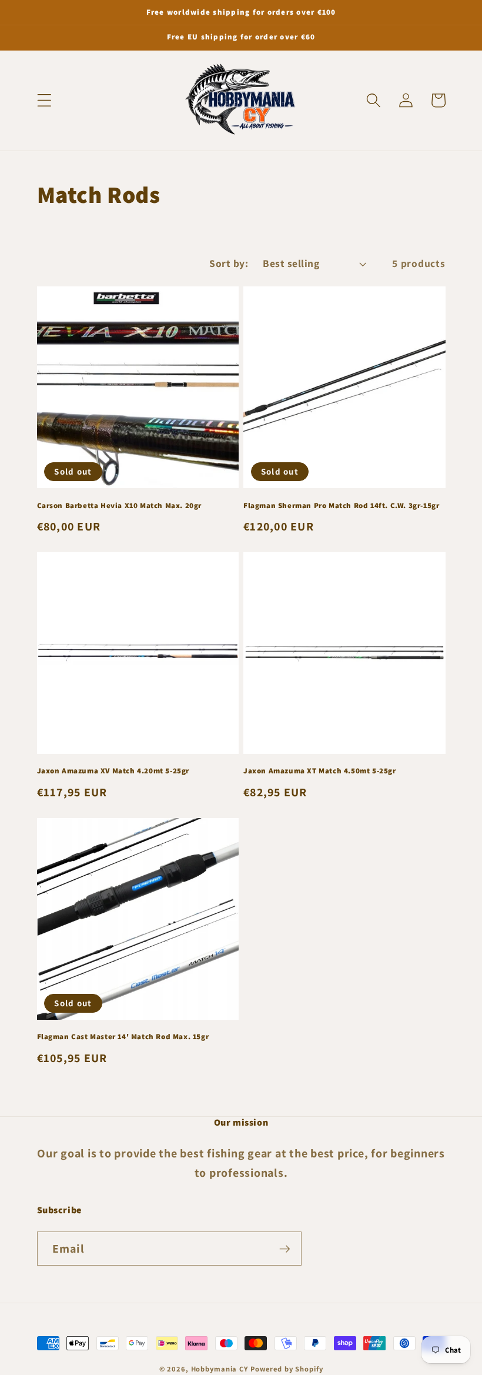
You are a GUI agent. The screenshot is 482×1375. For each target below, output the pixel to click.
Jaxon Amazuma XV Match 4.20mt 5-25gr (113, 771)
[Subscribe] (285, 1249)
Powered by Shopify (286, 1369)
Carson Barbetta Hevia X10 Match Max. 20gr (119, 505)
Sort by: (228, 263)
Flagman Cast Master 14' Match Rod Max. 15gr (123, 1037)
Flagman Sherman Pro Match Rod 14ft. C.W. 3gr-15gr (341, 505)
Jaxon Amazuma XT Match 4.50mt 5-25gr (319, 771)
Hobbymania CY (219, 1369)
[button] (44, 100)
